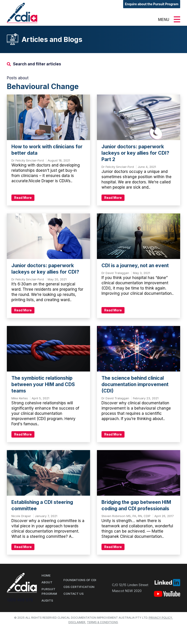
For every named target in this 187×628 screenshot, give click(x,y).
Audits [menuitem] (47, 600)
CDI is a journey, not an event (135, 265)
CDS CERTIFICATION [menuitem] (78, 587)
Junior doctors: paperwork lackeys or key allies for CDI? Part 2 (135, 153)
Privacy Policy (160, 617)
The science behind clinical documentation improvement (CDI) (135, 384)
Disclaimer (76, 622)
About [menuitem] (47, 582)
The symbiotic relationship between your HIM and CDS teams (43, 384)
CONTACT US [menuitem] (73, 593)
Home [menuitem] (46, 575)
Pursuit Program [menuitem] (49, 591)
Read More (23, 198)
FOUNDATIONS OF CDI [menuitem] (79, 580)
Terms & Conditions (102, 622)
